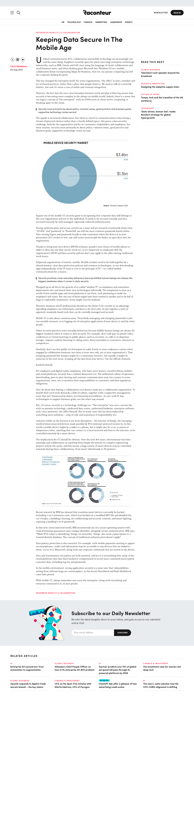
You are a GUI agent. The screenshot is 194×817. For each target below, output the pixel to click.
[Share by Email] (23, 60)
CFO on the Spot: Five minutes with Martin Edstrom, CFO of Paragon (73, 685)
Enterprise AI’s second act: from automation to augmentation (27, 668)
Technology (74, 22)
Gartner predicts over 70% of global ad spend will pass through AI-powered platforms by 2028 (117, 669)
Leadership (116, 22)
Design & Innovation (153, 83)
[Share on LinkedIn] (17, 60)
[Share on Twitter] (12, 60)
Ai (11, 663)
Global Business (150, 69)
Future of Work (150, 94)
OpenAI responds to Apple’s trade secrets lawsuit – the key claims (28, 685)
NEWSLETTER (161, 12)
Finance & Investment (155, 663)
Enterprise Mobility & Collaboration (58, 32)
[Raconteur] (97, 12)
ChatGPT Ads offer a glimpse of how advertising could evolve (118, 685)
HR (63, 22)
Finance (88, 22)
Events (128, 22)
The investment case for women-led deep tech (162, 668)
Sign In (177, 12)
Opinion (104, 680)
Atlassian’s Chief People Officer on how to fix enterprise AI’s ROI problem (74, 668)
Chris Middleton (18, 66)
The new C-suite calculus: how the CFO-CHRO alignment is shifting (161, 685)
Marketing (101, 22)
